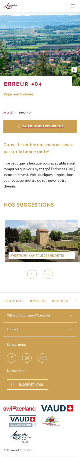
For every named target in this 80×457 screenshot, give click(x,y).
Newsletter (38, 301)
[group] (41, 241)
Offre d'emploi (13, 301)
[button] (32, 274)
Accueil (8, 112)
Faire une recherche (43, 126)
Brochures (60, 301)
